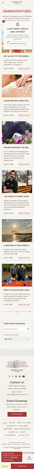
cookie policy (14, 457)
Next (17, 314)
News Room (8, 429)
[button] (22, 466)
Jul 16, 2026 (8, 304)
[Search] (28, 329)
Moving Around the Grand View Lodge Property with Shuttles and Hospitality (17, 147)
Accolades (23, 426)
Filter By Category (11, 335)
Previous (3, 312)
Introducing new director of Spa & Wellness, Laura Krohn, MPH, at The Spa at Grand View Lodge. (17, 252)
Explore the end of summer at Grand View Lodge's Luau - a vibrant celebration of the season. (16, 62)
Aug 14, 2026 (8, 68)
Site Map (16, 444)
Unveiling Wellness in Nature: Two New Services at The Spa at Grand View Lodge (17, 101)
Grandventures (17, 11)
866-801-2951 (17, 392)
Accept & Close (8, 460)
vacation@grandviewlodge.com (17, 394)
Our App (23, 432)
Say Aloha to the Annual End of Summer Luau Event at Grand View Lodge (17, 56)
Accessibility (26, 444)
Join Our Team (23, 435)
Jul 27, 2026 (8, 258)
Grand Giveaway (17, 400)
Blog (5, 423)
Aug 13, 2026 (8, 115)
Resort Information (22, 429)
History (12, 423)
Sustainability (10, 435)
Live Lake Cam (11, 426)
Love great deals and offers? (17, 30)
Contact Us (17, 382)
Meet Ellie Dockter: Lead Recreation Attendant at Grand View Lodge (17, 290)
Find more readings (14, 323)
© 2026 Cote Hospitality (17, 442)
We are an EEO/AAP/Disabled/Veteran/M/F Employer (17, 448)
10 (29, 311)
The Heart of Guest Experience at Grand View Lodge (17, 196)
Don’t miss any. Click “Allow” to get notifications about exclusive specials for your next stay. (18, 37)
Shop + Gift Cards (24, 423)
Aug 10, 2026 (8, 164)
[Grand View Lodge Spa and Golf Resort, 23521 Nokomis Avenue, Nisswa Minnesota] (17, 2)
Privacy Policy (6, 444)
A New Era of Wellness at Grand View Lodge (17, 245)
